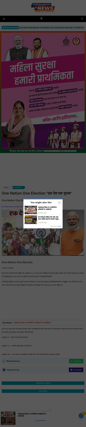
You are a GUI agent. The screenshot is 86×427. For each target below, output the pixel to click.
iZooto (59, 226)
